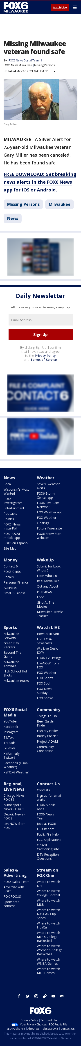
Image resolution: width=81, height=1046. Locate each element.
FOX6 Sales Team (16, 882)
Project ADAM (47, 741)
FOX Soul (43, 683)
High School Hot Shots (15, 673)
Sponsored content (11, 904)
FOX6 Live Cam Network (48, 505)
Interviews (44, 592)
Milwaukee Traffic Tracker (50, 614)
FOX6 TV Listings (49, 658)
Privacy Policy (45, 355)
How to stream (48, 634)
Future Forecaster (50, 528)
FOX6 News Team (45, 816)
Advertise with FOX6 (14, 889)
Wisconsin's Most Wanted (16, 491)
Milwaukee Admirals (11, 664)
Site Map (10, 548)
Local (7, 484)
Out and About (47, 586)
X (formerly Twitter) (12, 755)
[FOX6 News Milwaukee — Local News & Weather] (17, 7)
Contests (43, 790)
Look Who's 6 (47, 575)
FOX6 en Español (16, 543)
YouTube (10, 721)
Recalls (9, 577)
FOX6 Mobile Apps (46, 807)
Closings (43, 523)
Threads (10, 743)
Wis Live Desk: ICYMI (47, 650)
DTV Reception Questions (48, 856)
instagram (36, 996)
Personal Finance (16, 582)
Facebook (11, 727)
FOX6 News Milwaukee (18, 65)
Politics (9, 519)
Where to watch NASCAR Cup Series (48, 914)
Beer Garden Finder (46, 723)
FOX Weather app (50, 512)
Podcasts (10, 513)
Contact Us (48, 783)
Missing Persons (44, 65)
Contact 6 (11, 566)
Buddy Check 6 (47, 736)
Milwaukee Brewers (11, 636)
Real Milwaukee (48, 581)
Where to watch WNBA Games (48, 961)
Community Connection (45, 749)
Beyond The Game (12, 654)
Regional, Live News (14, 786)
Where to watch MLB (48, 902)
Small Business (14, 593)
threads (44, 996)
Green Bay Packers (11, 645)
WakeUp (45, 560)
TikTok (9, 737)
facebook (19, 996)
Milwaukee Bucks (16, 680)
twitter (27, 996)
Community (48, 709)
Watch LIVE (48, 627)
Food (41, 597)
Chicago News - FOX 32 (15, 797)
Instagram (11, 732)
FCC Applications (49, 840)
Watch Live (60, 7)
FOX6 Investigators (13, 501)
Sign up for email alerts (49, 797)
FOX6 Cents (12, 571)
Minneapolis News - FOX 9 (14, 807)
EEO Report (45, 829)
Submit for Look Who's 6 (49, 568)
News (12, 218)
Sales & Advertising (15, 872)
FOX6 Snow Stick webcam (49, 535)
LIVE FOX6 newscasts (44, 641)
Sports (10, 627)
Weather (45, 477)
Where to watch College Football (49, 893)
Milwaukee (59, 204)
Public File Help (48, 834)
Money (10, 560)
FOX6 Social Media (15, 712)
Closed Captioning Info (48, 847)
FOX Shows (45, 698)
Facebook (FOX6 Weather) (16, 765)
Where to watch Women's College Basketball (49, 950)
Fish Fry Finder (47, 731)
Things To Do (47, 716)
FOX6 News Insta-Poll (12, 526)
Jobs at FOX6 (46, 823)
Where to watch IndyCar (48, 925)
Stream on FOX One (47, 872)
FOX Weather (46, 517)
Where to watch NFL (48, 884)
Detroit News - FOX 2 (14, 816)
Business (10, 588)
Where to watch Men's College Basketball (48, 936)
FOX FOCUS (12, 896)
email (61, 996)
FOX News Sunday (44, 691)
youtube (53, 996)
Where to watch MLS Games (48, 971)
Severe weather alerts (48, 486)
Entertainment (14, 508)
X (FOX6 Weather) (16, 772)
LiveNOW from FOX (48, 665)
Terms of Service (43, 359)
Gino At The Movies (45, 604)
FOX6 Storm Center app (46, 495)
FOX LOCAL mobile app (12, 535)
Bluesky (9, 748)
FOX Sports (45, 678)
